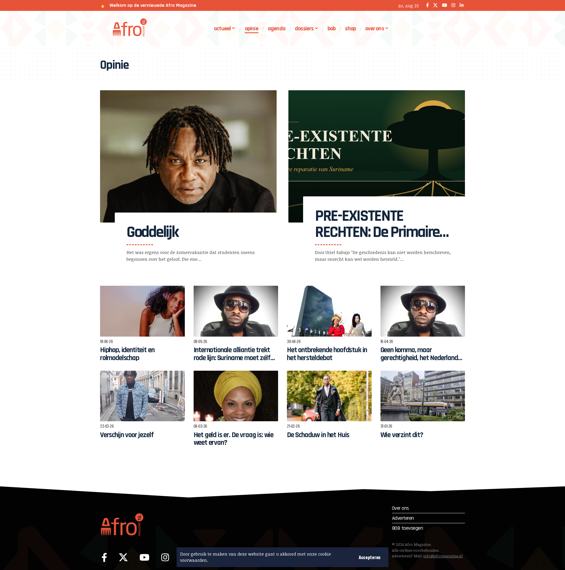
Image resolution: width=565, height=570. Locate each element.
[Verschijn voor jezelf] (142, 396)
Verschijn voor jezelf (126, 435)
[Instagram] (453, 5)
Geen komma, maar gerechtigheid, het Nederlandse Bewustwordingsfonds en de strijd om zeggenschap (422, 361)
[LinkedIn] (461, 5)
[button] (369, 557)
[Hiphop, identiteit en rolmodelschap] (142, 311)
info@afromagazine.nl (443, 556)
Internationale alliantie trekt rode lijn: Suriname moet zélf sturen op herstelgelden (232, 357)
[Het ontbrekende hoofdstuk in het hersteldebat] (329, 311)
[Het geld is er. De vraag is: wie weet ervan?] (236, 396)
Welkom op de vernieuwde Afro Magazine (152, 5)
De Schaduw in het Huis (318, 435)
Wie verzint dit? (401, 435)
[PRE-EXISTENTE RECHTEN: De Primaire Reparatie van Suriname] (376, 156)
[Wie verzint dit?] (422, 396)
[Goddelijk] (188, 156)
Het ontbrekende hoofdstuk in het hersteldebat (327, 353)
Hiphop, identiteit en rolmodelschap (127, 353)
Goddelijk (152, 232)
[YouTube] (444, 5)
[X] (435, 5)
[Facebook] (427, 5)
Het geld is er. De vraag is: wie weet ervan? (234, 438)
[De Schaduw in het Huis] (329, 396)
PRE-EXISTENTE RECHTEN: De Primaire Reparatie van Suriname (377, 240)
